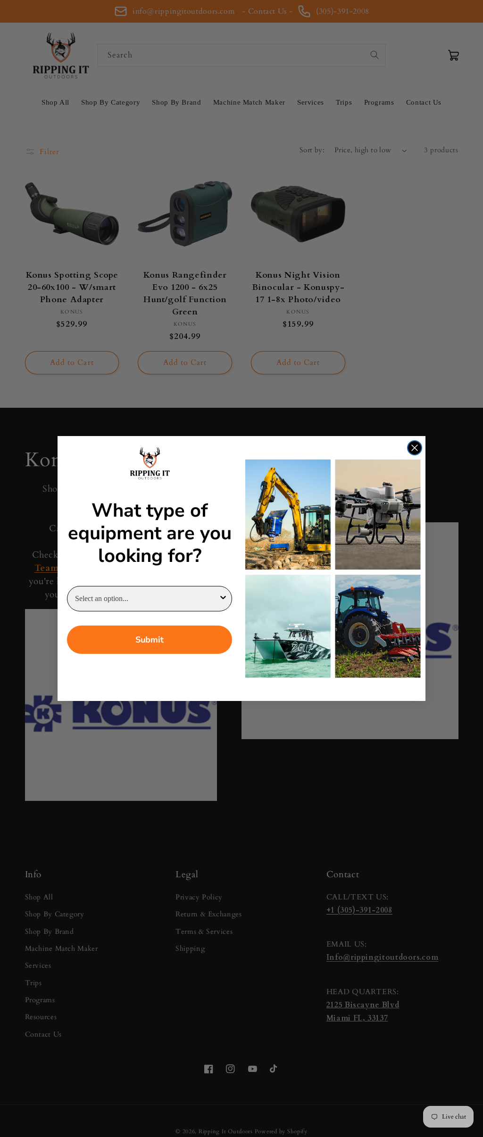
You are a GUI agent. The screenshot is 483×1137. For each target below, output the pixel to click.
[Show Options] (223, 598)
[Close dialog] (415, 448)
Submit (149, 639)
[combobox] (146, 598)
